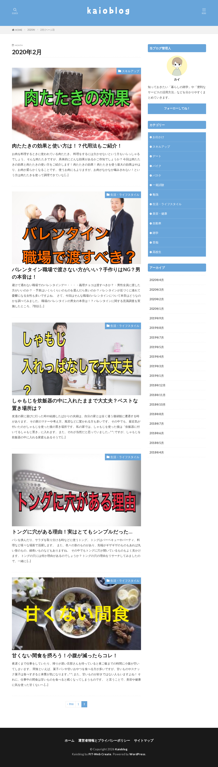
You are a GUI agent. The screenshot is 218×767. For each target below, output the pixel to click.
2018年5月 (157, 443)
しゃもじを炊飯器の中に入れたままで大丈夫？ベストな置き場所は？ (75, 404)
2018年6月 (157, 433)
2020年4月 (157, 280)
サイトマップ (143, 740)
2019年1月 (157, 375)
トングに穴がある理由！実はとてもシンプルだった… (72, 531)
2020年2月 (157, 299)
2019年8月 (157, 328)
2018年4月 (157, 452)
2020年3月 (157, 289)
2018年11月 (158, 395)
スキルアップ (130, 71)
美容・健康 (160, 213)
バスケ (157, 175)
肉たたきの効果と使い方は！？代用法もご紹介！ (67, 145)
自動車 (157, 223)
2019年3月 (157, 366)
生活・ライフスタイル (124, 194)
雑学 (155, 233)
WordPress (137, 754)
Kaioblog (121, 749)
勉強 (155, 194)
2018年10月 (158, 404)
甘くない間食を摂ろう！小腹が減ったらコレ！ (65, 655)
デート (157, 156)
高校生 (157, 252)
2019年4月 (157, 356)
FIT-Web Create (100, 754)
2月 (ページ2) (47, 29)
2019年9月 (157, 318)
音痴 (155, 242)
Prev (71, 704)
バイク (157, 166)
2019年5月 (157, 347)
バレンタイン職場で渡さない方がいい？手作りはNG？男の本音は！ (76, 273)
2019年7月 (157, 337)
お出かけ (158, 137)
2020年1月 (157, 308)
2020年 (31, 29)
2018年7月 (157, 423)
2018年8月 (157, 414)
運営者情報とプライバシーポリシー (104, 740)
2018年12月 (158, 385)
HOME (18, 29)
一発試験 (158, 185)
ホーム (69, 740)
